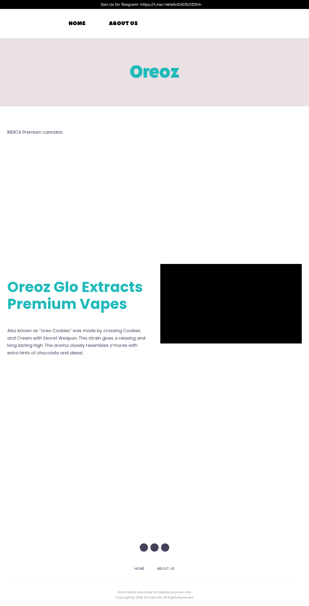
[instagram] (154, 547)
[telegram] (165, 547)
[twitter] (144, 547)
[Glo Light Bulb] (154, 505)
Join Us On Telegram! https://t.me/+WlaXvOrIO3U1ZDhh (150, 4)
